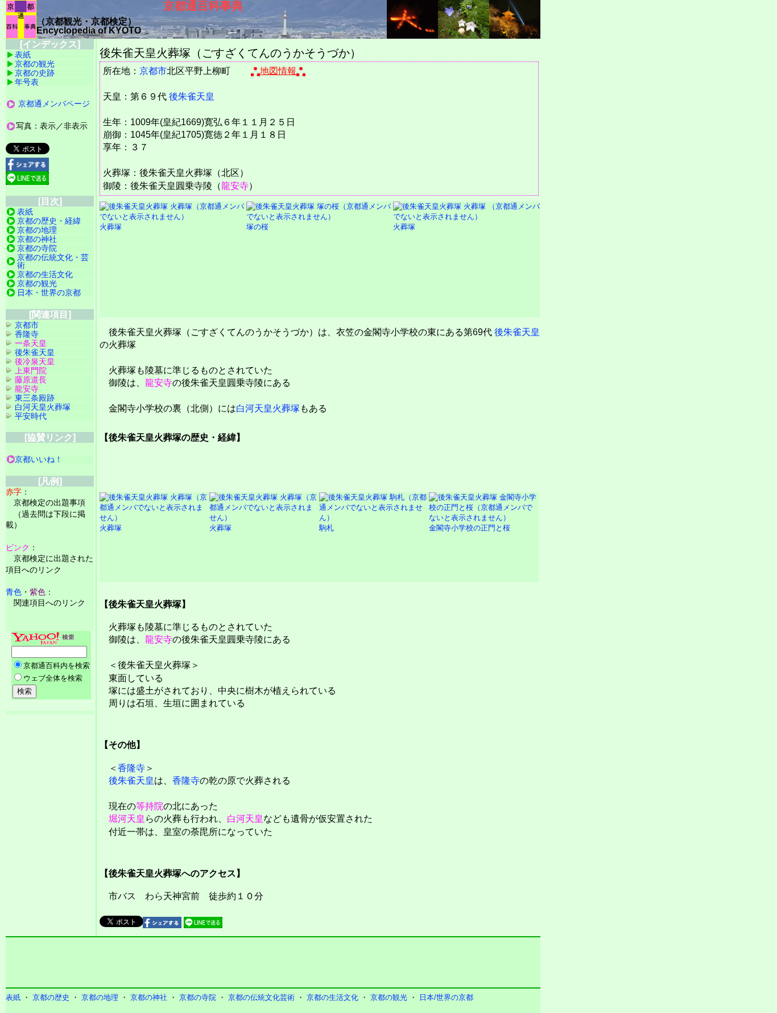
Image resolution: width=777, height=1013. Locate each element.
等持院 (149, 806)
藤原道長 (31, 380)
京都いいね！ (39, 459)
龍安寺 (235, 186)
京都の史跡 (35, 73)
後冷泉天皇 (35, 361)
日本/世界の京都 (446, 997)
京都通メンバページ (54, 103)
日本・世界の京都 (49, 293)
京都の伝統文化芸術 (261, 997)
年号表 (27, 82)
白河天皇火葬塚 (268, 408)
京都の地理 (37, 230)
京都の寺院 (37, 248)
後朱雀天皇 (191, 96)
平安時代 (31, 416)
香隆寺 (131, 768)
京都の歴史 (50, 997)
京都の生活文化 (45, 274)
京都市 (153, 71)
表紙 (23, 55)
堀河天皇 (127, 818)
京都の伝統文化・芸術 (53, 261)
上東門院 (31, 370)
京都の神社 (37, 239)
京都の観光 (35, 64)
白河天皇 (245, 818)
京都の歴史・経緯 (49, 221)
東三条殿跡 (35, 398)
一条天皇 (31, 343)
